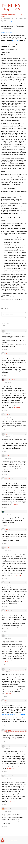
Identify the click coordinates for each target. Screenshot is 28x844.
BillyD (6, 808)
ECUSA (10, 21)
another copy (15, 40)
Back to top (14, 840)
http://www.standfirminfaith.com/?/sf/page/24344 (13, 714)
